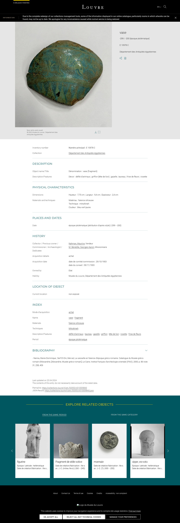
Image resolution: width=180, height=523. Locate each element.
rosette (123, 334)
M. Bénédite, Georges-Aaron (81, 247)
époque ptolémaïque (78, 339)
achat (71, 312)
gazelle (96, 334)
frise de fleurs (135, 334)
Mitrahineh (73, 328)
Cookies (90, 493)
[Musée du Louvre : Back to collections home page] (93, 7)
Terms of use (78, 493)
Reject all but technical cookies (84, 517)
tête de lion (114, 334)
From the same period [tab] (54, 415)
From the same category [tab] (124, 415)
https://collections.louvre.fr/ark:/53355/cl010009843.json (69, 390)
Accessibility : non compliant (116, 493)
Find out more (135, 511)
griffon (104, 334)
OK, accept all (51, 517)
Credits (99, 493)
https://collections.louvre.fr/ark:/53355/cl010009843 (64, 388)
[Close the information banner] (175, 17)
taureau (88, 334)
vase (71, 317)
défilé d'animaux (76, 334)
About (55, 493)
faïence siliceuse (76, 323)
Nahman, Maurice (77, 243)
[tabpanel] (90, 450)
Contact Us (65, 493)
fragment (79, 317)
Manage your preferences (123, 517)
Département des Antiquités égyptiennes (87, 153)
